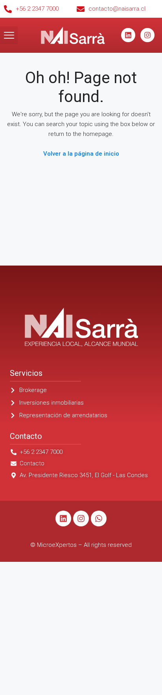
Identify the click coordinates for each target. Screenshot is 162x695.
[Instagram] (147, 35)
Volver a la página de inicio (81, 153)
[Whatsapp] (99, 518)
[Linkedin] (128, 35)
